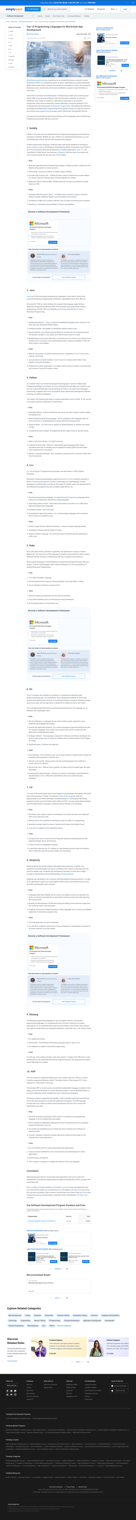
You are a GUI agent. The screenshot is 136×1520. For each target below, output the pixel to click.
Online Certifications (83, 1460)
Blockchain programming (35, 80)
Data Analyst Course (39, 1430)
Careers (28, 1387)
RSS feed (69, 1393)
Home (7, 21)
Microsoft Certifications (86, 1466)
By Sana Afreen (33, 34)
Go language (34, 695)
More (113, 9)
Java (78, 150)
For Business (89, 9)
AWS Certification (77, 1444)
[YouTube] (15, 1391)
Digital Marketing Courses (114, 1466)
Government (88, 1399)
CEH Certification (90, 1444)
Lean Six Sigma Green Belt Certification (97, 1446)
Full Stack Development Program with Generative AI (41, 1221)
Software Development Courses (65, 1463)
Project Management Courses (15, 1460)
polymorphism (44, 482)
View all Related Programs (69, 277)
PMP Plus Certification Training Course (18, 1430)
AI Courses (100, 1466)
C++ (82, 150)
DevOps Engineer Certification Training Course (112, 1430)
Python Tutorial (11, 1477)
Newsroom (29, 1390)
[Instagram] (15, 1394)
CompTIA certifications (59, 1466)
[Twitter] (11, 1391)
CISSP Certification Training (53, 1446)
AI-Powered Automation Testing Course (57, 1432)
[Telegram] (11, 1394)
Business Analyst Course (35, 1432)
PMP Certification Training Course (17, 1444)
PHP (28, 1078)
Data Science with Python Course (58, 1444)
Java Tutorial (36, 1477)
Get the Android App (120, 1386)
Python (37, 384)
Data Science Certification (56, 1430)
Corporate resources (91, 1393)
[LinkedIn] (7, 1394)
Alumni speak (30, 1393)
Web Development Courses (86, 1463)
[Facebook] (7, 1391)
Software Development (26, 21)
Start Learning (52, 1243)
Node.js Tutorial (60, 1477)
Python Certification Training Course (67, 1449)
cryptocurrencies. (68, 874)
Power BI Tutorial (108, 1477)
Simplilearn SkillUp (71, 1384)
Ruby (28, 552)
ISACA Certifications (29, 1466)
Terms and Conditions (56, 1487)
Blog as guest (48, 1387)
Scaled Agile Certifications (105, 1463)
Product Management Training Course (18, 1418)
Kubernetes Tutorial (95, 1477)
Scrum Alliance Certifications (44, 1463)
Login (125, 9)
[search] (44, 9)
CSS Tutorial (120, 1477)
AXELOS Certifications (13, 1466)
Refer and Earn (11, 1385)
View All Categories (64, 1326)
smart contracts (32, 147)
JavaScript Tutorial (24, 1477)
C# (28, 793)
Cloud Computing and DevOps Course (44, 1418)
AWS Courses (72, 1466)
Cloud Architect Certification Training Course (81, 1430)
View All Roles (12, 1361)
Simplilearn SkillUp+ (91, 1387)
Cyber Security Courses (113, 1460)
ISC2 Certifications (122, 1463)
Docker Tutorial (72, 1477)
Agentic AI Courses (98, 1460)
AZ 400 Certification (22, 1446)
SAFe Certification (36, 1446)
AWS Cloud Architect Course (82, 1432)
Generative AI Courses (53, 1460)
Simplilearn (58, 1187)
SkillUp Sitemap (71, 1387)
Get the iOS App (120, 1390)
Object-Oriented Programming (67, 497)
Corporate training (90, 1384)
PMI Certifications (43, 1466)
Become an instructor (50, 1384)
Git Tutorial (82, 1477)
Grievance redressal (32, 1396)
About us (29, 1384)
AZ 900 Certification (104, 1444)
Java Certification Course (45, 1449)
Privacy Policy (70, 1487)
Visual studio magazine (67, 796)
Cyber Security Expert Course (15, 1432)
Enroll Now (53, 1261)
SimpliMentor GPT (71, 1396)
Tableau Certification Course (73, 1446)
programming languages (48, 111)
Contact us (29, 1399)
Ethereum (62, 152)
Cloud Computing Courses (35, 1460)
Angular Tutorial (48, 1477)
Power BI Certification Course (25, 1449)
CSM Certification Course (38, 1444)
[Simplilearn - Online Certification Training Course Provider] (14, 9)
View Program (53, 242)
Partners (87, 1396)
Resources (101, 9)
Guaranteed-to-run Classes (93, 1390)
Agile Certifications (68, 1460)
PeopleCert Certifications (25, 1463)
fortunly (76, 85)
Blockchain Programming (61, 106)
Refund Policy (82, 1487)
